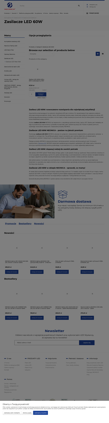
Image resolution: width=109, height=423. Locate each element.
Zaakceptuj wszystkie (40, 412)
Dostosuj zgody (27, 412)
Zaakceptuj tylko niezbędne (12, 412)
